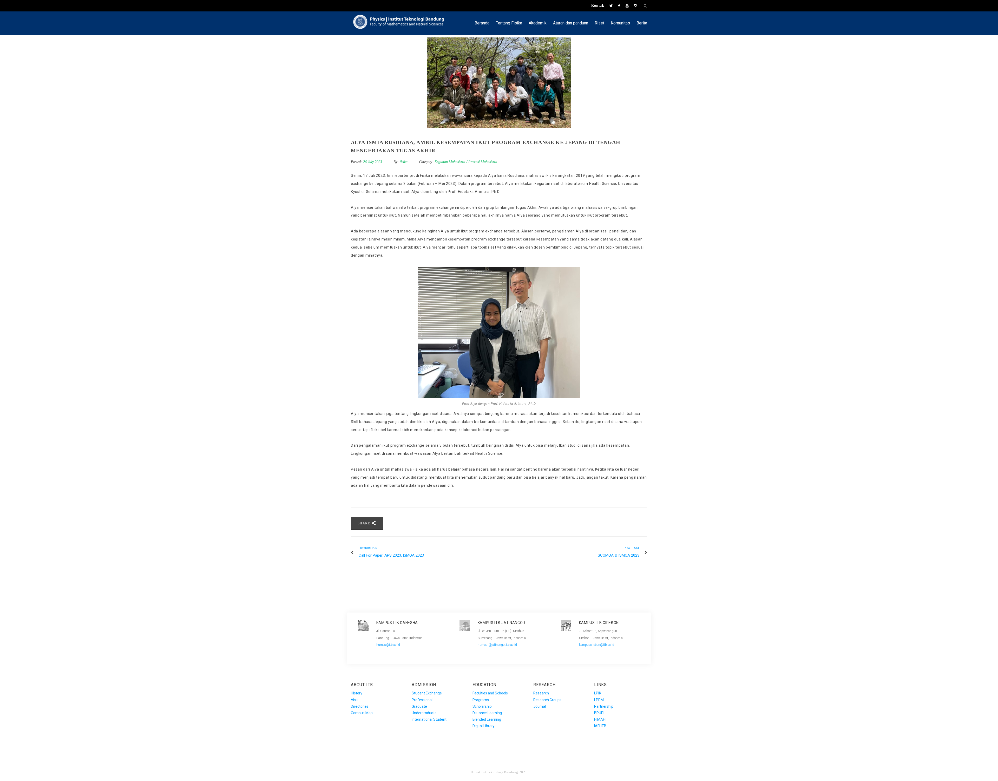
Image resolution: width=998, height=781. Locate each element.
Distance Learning (487, 713)
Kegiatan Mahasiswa (450, 162)
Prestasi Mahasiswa (482, 162)
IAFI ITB (600, 726)
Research (541, 693)
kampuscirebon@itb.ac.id (596, 645)
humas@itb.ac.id (388, 645)
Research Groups (547, 700)
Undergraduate (424, 713)
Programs (480, 700)
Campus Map (362, 713)
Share (364, 523)
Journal (539, 706)
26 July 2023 (373, 162)
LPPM (599, 700)
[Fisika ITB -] (401, 21)
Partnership (603, 706)
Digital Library (483, 726)
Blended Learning (486, 719)
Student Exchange (427, 693)
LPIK (597, 693)
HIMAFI (600, 719)
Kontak (597, 6)
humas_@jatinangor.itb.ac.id (497, 645)
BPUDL (599, 713)
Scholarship (482, 706)
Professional (422, 700)
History (356, 693)
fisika (404, 162)
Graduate (419, 706)
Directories (360, 706)
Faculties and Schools (490, 693)
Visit (354, 700)
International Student (429, 719)
